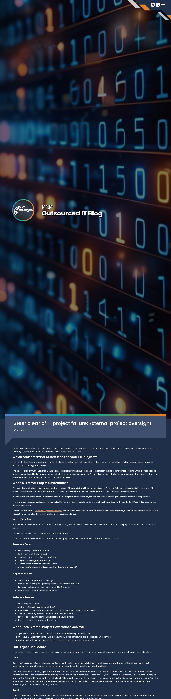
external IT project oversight (48, 510)
